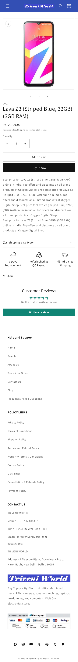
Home (11, 347)
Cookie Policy (16, 465)
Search (12, 356)
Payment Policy (17, 490)
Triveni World (32, 658)
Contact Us (14, 381)
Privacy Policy (16, 422)
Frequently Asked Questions (25, 398)
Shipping (21, 130)
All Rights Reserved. (50, 658)
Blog (10, 390)
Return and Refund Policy (23, 448)
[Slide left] (31, 97)
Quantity (7, 136)
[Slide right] (47, 97)
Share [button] (10, 276)
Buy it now (39, 168)
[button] (7, 6)
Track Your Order (18, 373)
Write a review (39, 312)
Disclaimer (14, 473)
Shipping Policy (17, 439)
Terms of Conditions (20, 431)
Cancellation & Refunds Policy (26, 482)
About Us (13, 364)
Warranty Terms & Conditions (25, 456)
